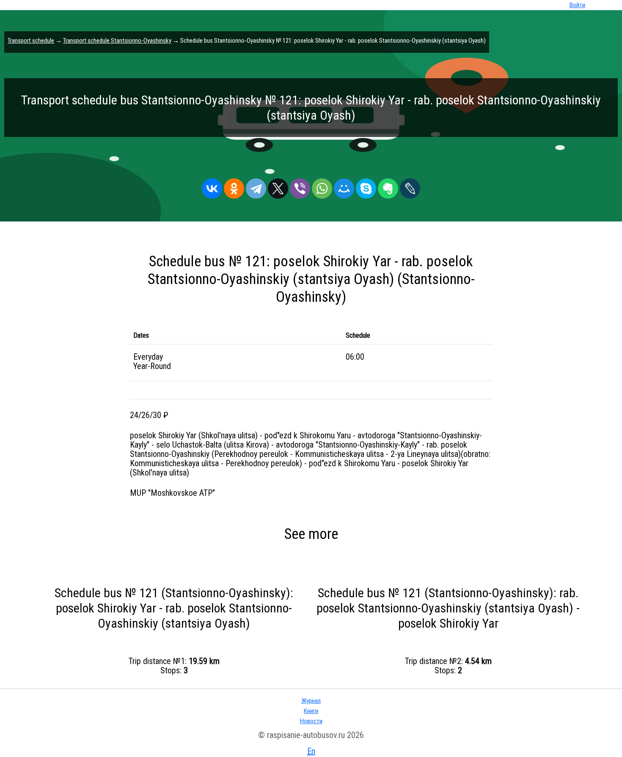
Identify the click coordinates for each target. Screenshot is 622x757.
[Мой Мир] (344, 186)
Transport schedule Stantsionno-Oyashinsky (117, 40)
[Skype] (366, 186)
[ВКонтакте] (212, 186)
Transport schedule (31, 40)
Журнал (311, 701)
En (311, 751)
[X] (278, 186)
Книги (311, 711)
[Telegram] (256, 186)
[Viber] (300, 186)
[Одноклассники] (234, 186)
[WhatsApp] (322, 186)
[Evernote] (388, 186)
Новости (311, 721)
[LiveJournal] (410, 186)
